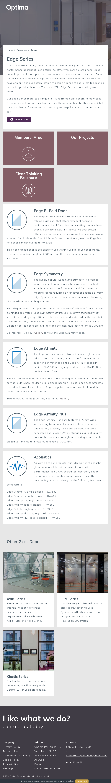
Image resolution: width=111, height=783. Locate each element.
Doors (33, 50)
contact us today (23, 726)
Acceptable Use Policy (16, 755)
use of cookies (68, 781)
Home (10, 50)
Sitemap (8, 768)
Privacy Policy (11, 746)
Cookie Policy (11, 759)
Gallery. (65, 398)
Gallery (38, 332)
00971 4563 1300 (79, 746)
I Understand (82, 781)
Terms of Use (11, 751)
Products (22, 50)
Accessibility (10, 764)
